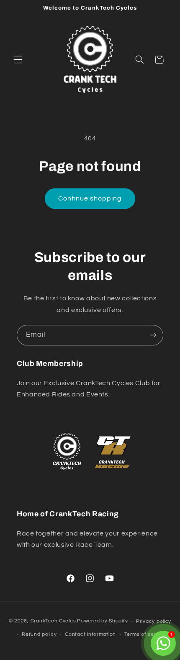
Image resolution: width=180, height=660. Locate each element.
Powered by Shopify (102, 621)
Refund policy (39, 634)
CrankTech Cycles (53, 621)
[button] (17, 59)
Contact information (90, 634)
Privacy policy (153, 621)
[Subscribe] (153, 335)
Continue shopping (90, 198)
